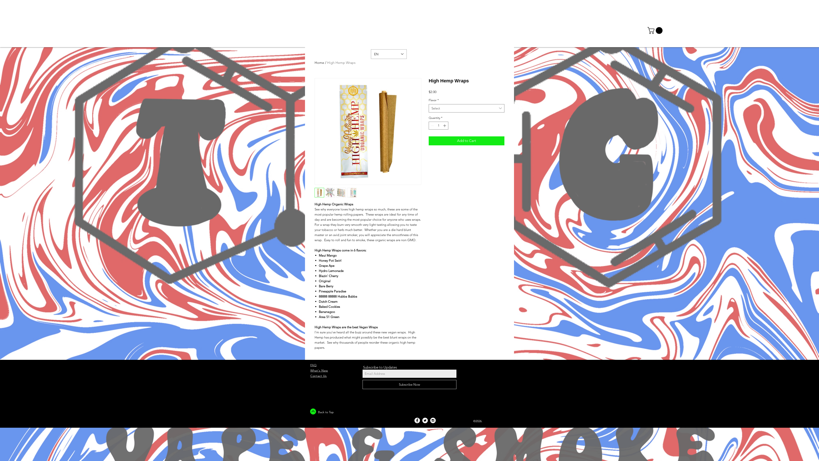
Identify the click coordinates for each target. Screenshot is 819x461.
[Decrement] (432, 125)
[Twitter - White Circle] (425, 420)
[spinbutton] (438, 125)
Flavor (434, 100)
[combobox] (466, 108)
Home (319, 63)
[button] (656, 30)
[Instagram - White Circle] (433, 420)
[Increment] (445, 125)
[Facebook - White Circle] (417, 420)
